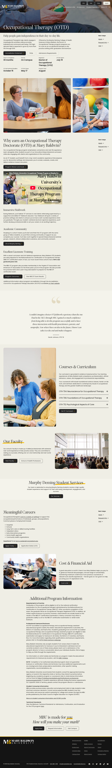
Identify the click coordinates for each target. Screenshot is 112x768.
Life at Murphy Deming (12, 244)
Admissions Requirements (47, 53)
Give (98, 3)
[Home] (13, 6)
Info (83, 3)
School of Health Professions (31, 461)
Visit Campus (72, 728)
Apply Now (38, 728)
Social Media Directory (79, 764)
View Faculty (9, 461)
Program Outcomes (12, 276)
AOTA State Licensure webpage (50, 640)
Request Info (102, 42)
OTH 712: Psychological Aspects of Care (76, 404)
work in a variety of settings (29, 517)
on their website (53, 283)
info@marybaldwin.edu (66, 764)
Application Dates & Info (29, 546)
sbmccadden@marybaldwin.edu (27, 541)
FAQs (31, 53)
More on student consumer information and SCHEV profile (46, 698)
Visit (91, 3)
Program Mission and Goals (14, 167)
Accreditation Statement (13, 53)
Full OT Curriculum (67, 411)
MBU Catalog (63, 658)
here (42, 706)
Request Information (55, 728)
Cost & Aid (64, 583)
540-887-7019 (54, 764)
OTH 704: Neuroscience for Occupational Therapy (81, 391)
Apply (106, 3)
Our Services (55, 496)
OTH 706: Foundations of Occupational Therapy (80, 398)
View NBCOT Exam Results (35, 276)
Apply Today (9, 546)
